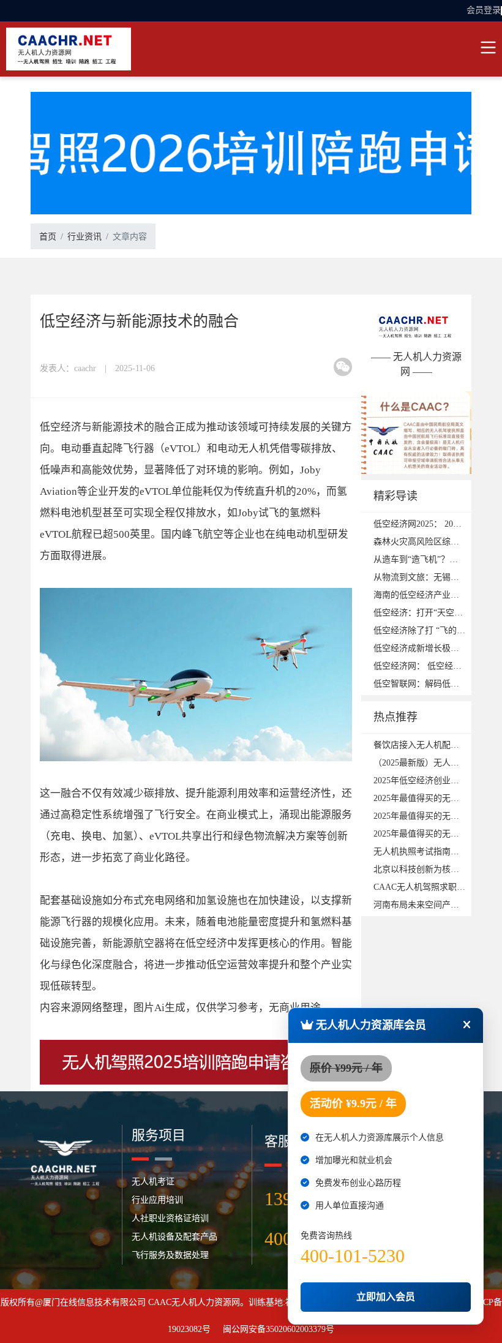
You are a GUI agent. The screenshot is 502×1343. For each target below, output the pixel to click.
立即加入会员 (385, 1297)
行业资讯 (84, 236)
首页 (47, 236)
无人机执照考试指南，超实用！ (433, 851)
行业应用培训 (157, 1200)
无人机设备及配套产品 (174, 1236)
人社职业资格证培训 (170, 1218)
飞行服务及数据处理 (170, 1255)
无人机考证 (153, 1181)
